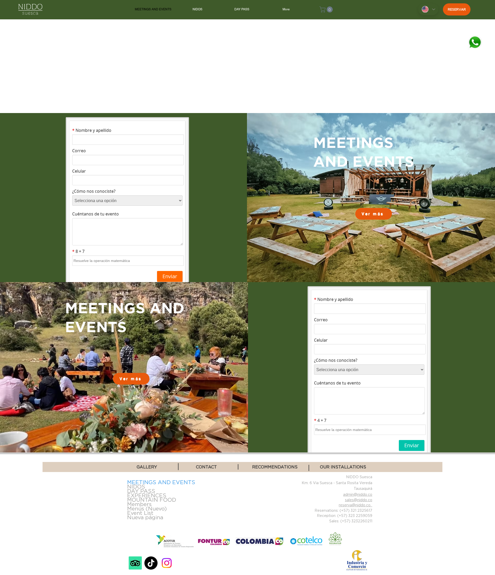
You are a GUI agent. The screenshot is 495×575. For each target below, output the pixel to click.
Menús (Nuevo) (147, 508)
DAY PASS (141, 491)
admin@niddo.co (357, 494)
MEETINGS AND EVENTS (158, 482)
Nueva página (145, 517)
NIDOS (136, 486)
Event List (140, 513)
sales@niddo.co (358, 500)
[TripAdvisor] (135, 563)
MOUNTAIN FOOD (151, 500)
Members (139, 504)
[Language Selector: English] (428, 9)
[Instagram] (166, 563)
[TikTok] (151, 563)
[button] (326, 9)
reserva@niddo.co (354, 505)
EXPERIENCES (146, 495)
